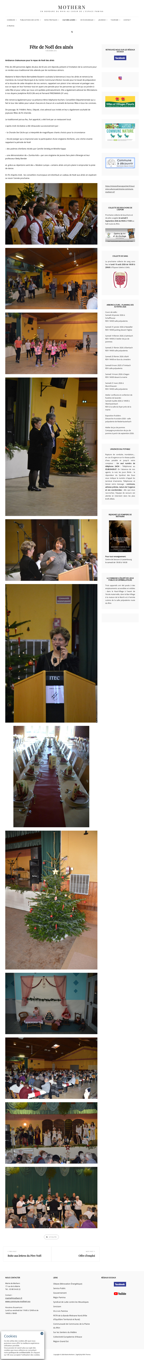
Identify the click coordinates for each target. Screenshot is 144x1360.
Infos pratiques (50, 20)
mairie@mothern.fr (13, 1298)
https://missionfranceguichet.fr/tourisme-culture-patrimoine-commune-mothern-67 (120, 189)
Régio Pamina (59, 1297)
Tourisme (114, 20)
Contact (127, 20)
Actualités (53, 1237)
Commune (11, 20)
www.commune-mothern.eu (17, 1301)
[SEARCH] (72, 31)
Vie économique (86, 20)
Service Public (59, 1288)
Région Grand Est (61, 1341)
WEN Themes (86, 1354)
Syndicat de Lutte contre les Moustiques (71, 1302)
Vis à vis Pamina (60, 1311)
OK (42, 1333)
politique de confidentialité (19, 1352)
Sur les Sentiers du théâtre (65, 1332)
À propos (10, 26)
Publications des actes (29, 20)
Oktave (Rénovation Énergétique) (67, 1283)
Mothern (72, 7)
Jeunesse (102, 20)
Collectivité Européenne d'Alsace (67, 1337)
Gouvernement (60, 1293)
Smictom (57, 1306)
